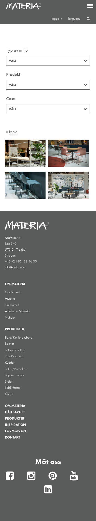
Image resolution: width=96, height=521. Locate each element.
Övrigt (9, 394)
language (74, 18)
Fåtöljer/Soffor (14, 350)
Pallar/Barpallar (15, 369)
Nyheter (10, 317)
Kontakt (12, 437)
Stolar (9, 381)
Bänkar (9, 343)
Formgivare (16, 431)
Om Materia (13, 292)
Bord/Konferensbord (18, 337)
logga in (56, 18)
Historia (10, 298)
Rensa (13, 131)
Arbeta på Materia (17, 311)
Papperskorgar (14, 375)
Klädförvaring (13, 356)
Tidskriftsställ (13, 387)
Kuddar (10, 362)
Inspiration (15, 425)
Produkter (14, 418)
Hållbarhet (12, 305)
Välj (12, 61)
